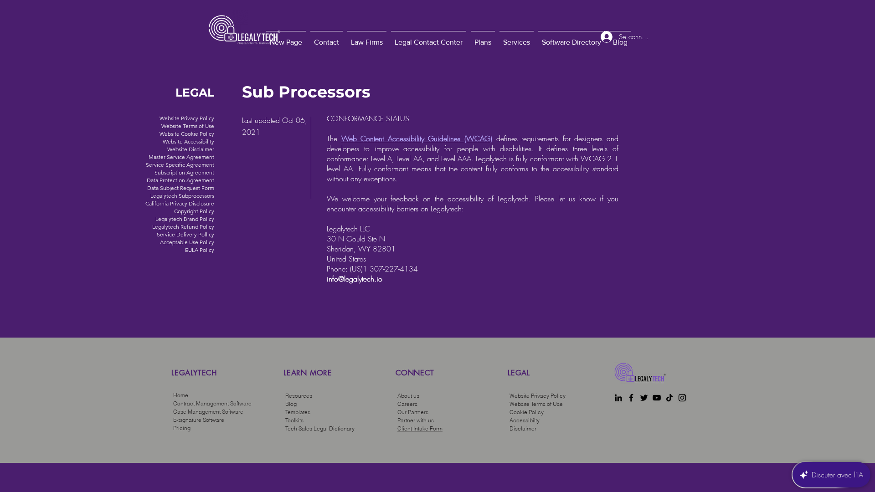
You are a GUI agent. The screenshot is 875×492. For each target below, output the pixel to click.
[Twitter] (644, 398)
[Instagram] (682, 398)
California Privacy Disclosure (179, 203)
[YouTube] (657, 398)
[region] (223, 387)
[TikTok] (669, 398)
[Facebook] (631, 398)
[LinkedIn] (618, 398)
